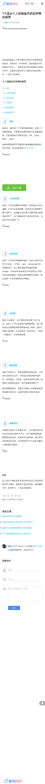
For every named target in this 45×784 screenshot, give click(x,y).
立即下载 (16, 188)
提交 (14, 607)
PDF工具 (29, 148)
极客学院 (10, 112)
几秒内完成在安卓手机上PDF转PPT (17, 522)
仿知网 (9, 102)
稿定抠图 (10, 107)
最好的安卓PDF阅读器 (12, 516)
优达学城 (10, 97)
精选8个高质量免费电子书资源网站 (17, 527)
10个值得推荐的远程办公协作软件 (16, 533)
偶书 (8, 88)
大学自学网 (10, 93)
